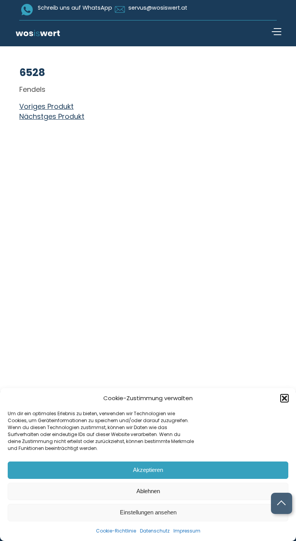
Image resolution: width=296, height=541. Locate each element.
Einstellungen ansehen (148, 512)
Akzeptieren (148, 470)
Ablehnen (148, 491)
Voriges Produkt (46, 106)
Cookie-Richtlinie (116, 530)
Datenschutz (155, 530)
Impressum (186, 530)
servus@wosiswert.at (157, 8)
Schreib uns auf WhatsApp (75, 8)
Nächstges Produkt (51, 116)
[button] (284, 398)
